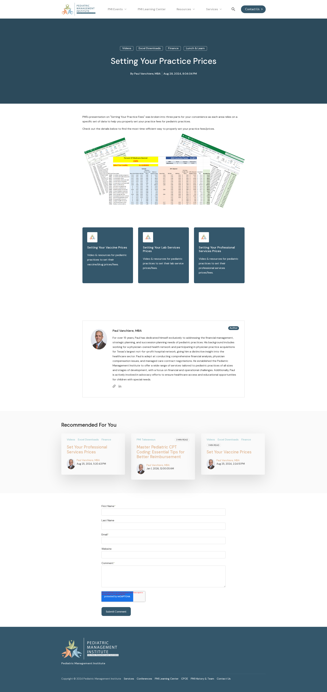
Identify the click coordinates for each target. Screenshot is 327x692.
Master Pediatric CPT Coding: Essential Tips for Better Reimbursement (161, 452)
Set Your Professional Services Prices (87, 449)
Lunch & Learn (195, 48)
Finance (173, 48)
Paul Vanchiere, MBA (147, 73)
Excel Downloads (150, 48)
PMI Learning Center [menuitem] (166, 678)
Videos (126, 48)
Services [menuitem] (129, 678)
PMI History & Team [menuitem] (202, 678)
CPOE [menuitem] (184, 678)
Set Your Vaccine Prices (229, 452)
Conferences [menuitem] (144, 678)
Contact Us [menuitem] (224, 678)
